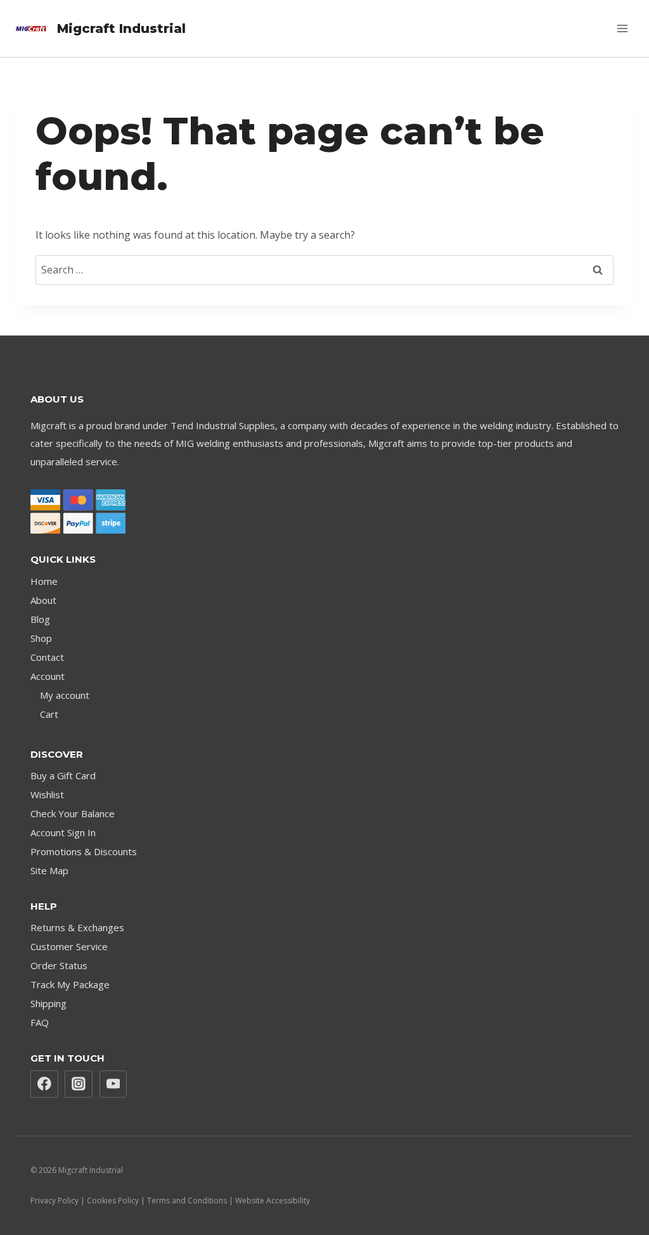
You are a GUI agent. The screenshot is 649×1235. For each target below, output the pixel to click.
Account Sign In (63, 832)
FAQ (39, 1022)
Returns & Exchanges (77, 927)
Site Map (49, 870)
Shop (41, 638)
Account (47, 676)
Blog (40, 619)
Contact (47, 657)
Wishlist (47, 794)
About (43, 600)
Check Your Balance (72, 813)
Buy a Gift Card (63, 775)
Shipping (48, 1003)
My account (64, 695)
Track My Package (70, 984)
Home (44, 581)
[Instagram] (79, 1084)
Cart (49, 714)
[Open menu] (622, 28)
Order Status (58, 965)
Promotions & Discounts (83, 851)
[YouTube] (113, 1084)
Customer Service (69, 946)
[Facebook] (44, 1084)
